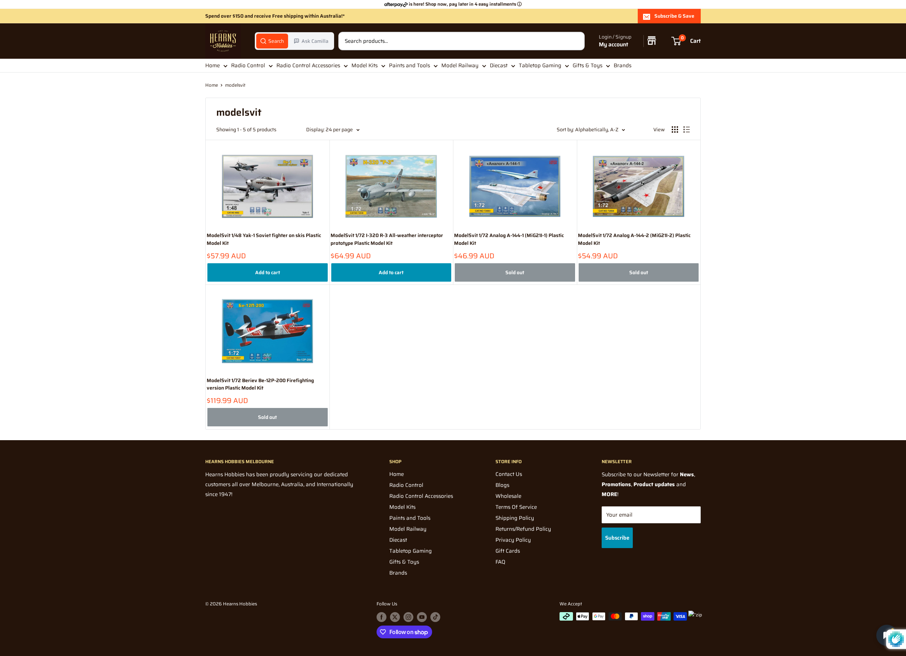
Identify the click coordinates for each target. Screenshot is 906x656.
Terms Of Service (516, 507)
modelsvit (235, 85)
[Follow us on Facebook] (381, 617)
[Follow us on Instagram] (408, 617)
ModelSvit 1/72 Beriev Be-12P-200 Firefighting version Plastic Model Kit (260, 384)
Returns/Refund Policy (523, 529)
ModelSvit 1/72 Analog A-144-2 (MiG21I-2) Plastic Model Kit (634, 239)
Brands (622, 65)
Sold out (514, 272)
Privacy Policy (513, 540)
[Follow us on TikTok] (435, 617)
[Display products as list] (686, 129)
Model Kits (364, 65)
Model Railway (459, 65)
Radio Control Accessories (308, 65)
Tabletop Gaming (540, 65)
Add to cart (267, 272)
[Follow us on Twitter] (395, 617)
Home (212, 65)
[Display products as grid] (675, 129)
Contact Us (508, 474)
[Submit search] (575, 41)
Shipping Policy (514, 518)
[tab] (272, 41)
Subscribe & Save (674, 16)
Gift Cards (507, 551)
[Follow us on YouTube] (422, 617)
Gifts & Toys (587, 65)
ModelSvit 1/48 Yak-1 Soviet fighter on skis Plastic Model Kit (264, 239)
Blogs (502, 485)
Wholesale (508, 496)
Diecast (499, 65)
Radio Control (248, 65)
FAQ (500, 562)
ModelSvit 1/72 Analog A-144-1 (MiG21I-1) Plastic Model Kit (509, 239)
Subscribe (617, 538)
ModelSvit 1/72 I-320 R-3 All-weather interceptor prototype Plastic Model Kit (387, 239)
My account (613, 44)
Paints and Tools (409, 65)
